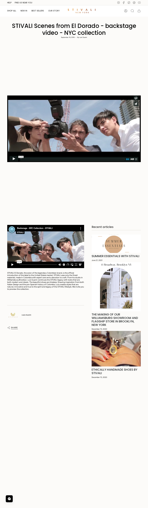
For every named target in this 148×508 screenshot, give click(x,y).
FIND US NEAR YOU (23, 2)
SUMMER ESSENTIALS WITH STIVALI (115, 256)
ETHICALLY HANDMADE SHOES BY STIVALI (114, 371)
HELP (9, 2)
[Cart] (139, 10)
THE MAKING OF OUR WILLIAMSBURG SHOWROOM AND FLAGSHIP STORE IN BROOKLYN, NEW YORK (115, 319)
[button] (11, 10)
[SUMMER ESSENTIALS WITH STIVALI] (116, 244)
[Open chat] (9, 498)
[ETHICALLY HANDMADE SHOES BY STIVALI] (116, 348)
